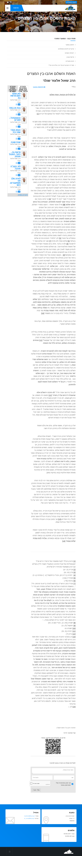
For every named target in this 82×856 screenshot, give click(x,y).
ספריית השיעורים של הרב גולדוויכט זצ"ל (61, 65)
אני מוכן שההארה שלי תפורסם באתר (63, 784)
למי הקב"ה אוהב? (15, 167)
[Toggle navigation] (7, 8)
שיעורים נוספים (23, 195)
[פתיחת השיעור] (16, 104)
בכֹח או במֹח (15, 108)
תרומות (16, 8)
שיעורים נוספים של (23, 88)
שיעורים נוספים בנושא (12, 88)
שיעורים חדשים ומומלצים (66, 49)
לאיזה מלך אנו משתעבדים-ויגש (15, 181)
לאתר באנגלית (71, 2)
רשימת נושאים (69, 53)
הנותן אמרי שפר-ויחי (15, 131)
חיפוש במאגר (70, 45)
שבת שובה (16, 142)
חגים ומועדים (70, 61)
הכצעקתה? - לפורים (15, 119)
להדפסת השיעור (38, 87)
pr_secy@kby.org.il (29, 818)
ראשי (74, 29)
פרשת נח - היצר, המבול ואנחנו (15, 154)
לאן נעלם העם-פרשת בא (15, 95)
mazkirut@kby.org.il (29, 816)
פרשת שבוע (70, 57)
